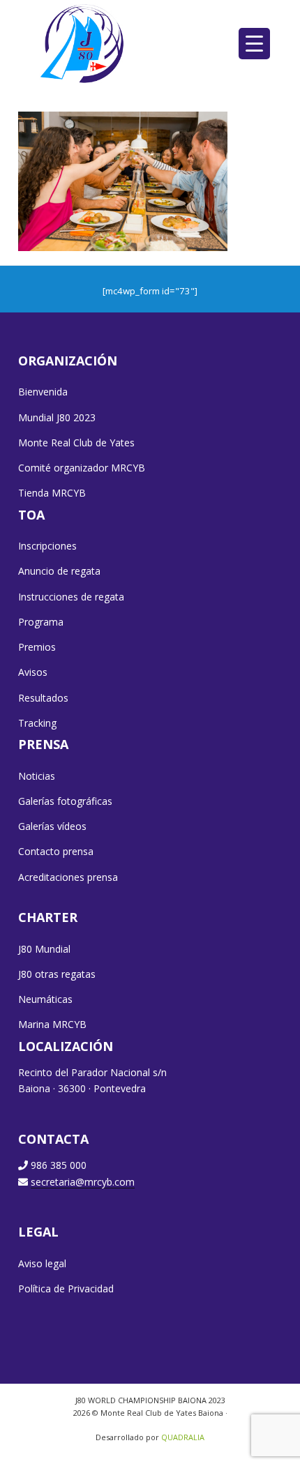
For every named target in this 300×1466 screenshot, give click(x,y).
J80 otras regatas (57, 974)
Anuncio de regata (59, 570)
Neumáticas (45, 999)
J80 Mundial (44, 948)
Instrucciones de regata (71, 596)
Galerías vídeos (52, 826)
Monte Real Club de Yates (76, 442)
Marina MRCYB (52, 1024)
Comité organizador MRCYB (81, 467)
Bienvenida (43, 391)
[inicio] (83, 43)
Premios (37, 646)
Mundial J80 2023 (57, 417)
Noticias (36, 776)
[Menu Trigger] (254, 43)
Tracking (37, 723)
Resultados (43, 697)
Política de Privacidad (66, 1288)
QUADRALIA (182, 1437)
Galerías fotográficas (65, 801)
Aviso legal (42, 1263)
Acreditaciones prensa (68, 877)
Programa (40, 621)
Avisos (32, 672)
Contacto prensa (55, 851)
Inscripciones (47, 545)
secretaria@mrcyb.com (83, 1181)
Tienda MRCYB (52, 492)
